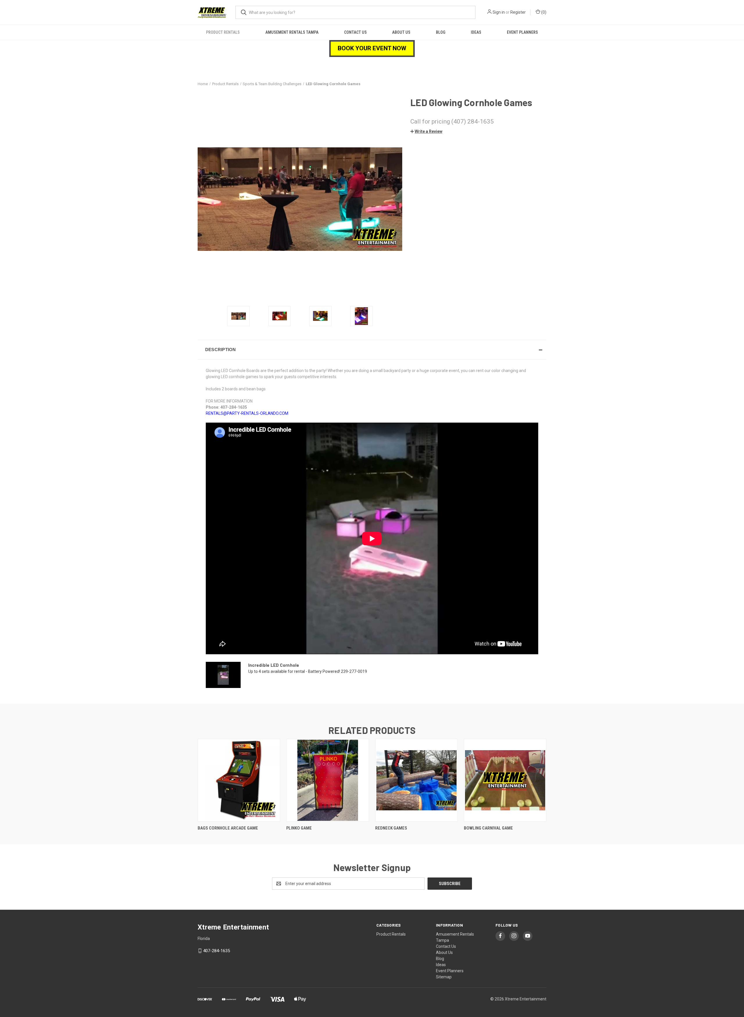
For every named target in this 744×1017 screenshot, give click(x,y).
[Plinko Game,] (327, 780)
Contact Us (355, 32)
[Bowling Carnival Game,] (505, 780)
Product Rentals (223, 32)
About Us (401, 32)
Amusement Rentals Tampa (292, 32)
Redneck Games (391, 828)
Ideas (476, 32)
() (543, 12)
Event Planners (522, 32)
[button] (426, 131)
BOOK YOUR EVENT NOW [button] (372, 48)
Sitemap (444, 977)
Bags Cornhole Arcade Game (228, 828)
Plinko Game (299, 828)
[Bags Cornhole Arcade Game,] (239, 780)
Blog (440, 32)
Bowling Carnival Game (488, 828)
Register (518, 12)
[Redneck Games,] (416, 780)
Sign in (499, 12)
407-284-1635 (216, 950)
